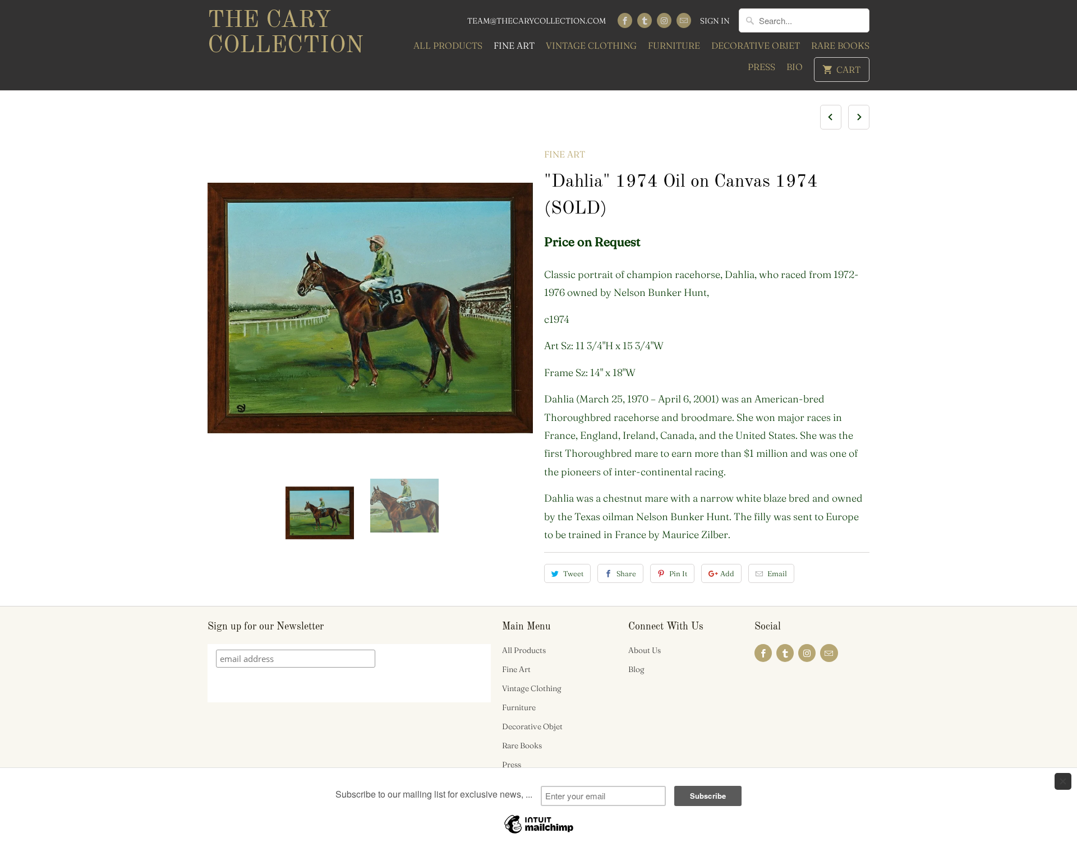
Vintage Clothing (591, 45)
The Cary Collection (285, 33)
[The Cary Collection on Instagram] (664, 20)
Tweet (573, 573)
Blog (636, 669)
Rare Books (840, 45)
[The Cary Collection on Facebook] (625, 20)
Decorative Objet (755, 45)
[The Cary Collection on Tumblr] (644, 20)
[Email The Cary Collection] (683, 20)
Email (777, 573)
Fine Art (514, 45)
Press (761, 66)
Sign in (715, 21)
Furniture (674, 45)
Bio (794, 66)
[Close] (1063, 781)
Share (626, 573)
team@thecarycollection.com (536, 21)
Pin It (678, 573)
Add (727, 573)
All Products (447, 45)
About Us (644, 650)
